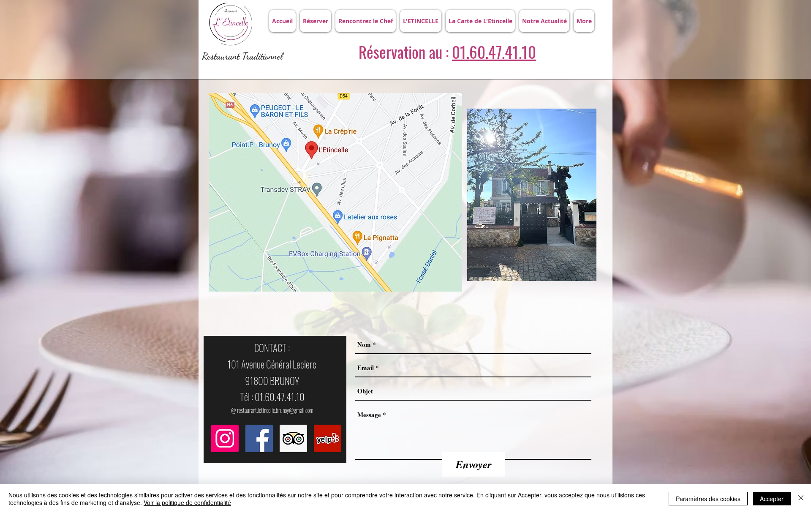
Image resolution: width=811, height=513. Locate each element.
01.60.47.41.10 (494, 51)
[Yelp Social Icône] (327, 438)
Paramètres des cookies (708, 498)
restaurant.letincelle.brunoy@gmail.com (275, 410)
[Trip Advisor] (293, 438)
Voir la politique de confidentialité (187, 502)
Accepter (772, 498)
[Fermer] (801, 498)
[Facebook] (259, 438)
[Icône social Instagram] (225, 438)
